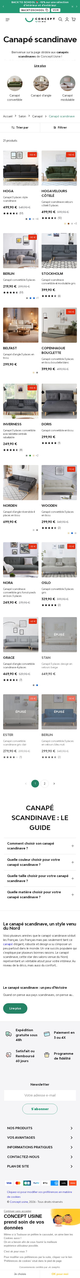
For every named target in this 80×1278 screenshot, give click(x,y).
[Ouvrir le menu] (7, 20)
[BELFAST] (20, 325)
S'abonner (40, 1109)
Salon (22, 116)
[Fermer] (72, 6)
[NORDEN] (20, 482)
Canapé (37, 116)
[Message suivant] (76, 6)
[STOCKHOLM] (59, 250)
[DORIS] (59, 401)
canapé (8, 944)
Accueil (7, 116)
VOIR (56, 10)
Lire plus (40, 65)
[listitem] (26, 219)
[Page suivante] (54, 783)
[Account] (66, 20)
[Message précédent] (3, 6)
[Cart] (72, 20)
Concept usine (19, 1201)
